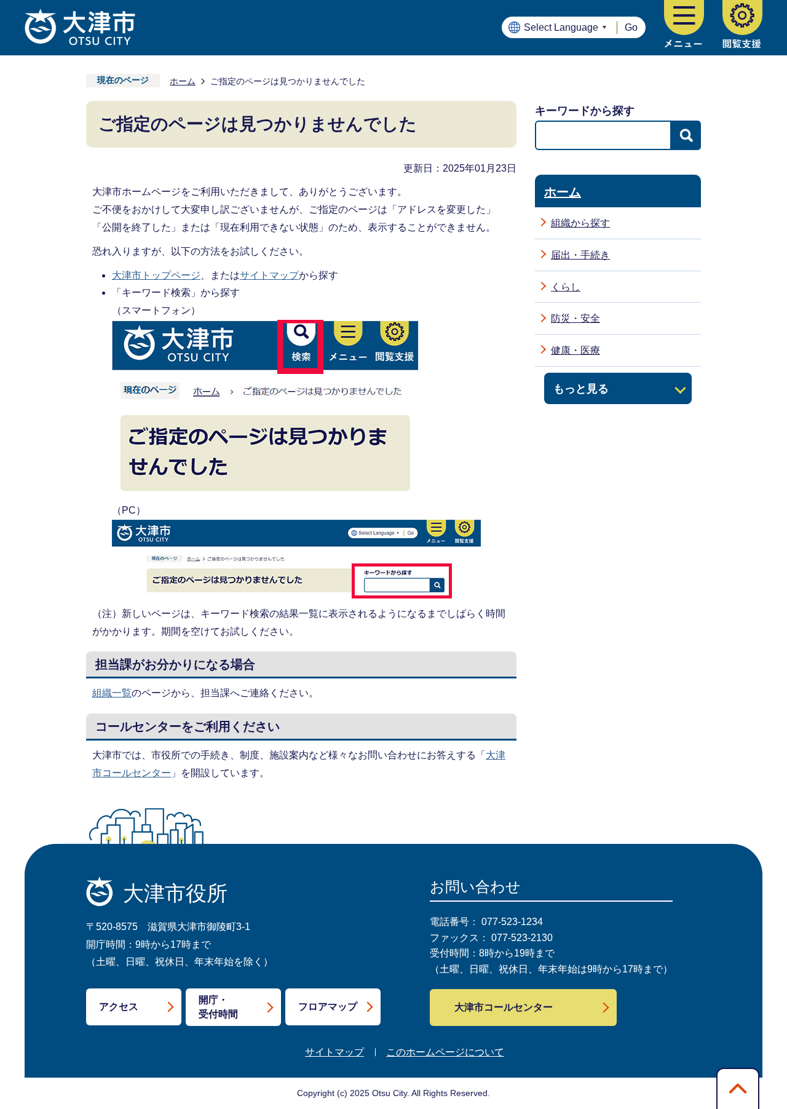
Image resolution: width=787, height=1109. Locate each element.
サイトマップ (269, 275)
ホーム (183, 81)
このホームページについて (445, 1052)
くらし (565, 287)
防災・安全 (575, 318)
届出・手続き (580, 255)
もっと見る (581, 388)
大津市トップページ (156, 275)
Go (631, 27)
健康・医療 (575, 350)
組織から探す (580, 223)
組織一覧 (112, 693)
